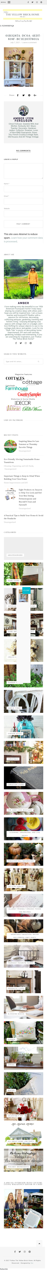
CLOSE (26, 590)
